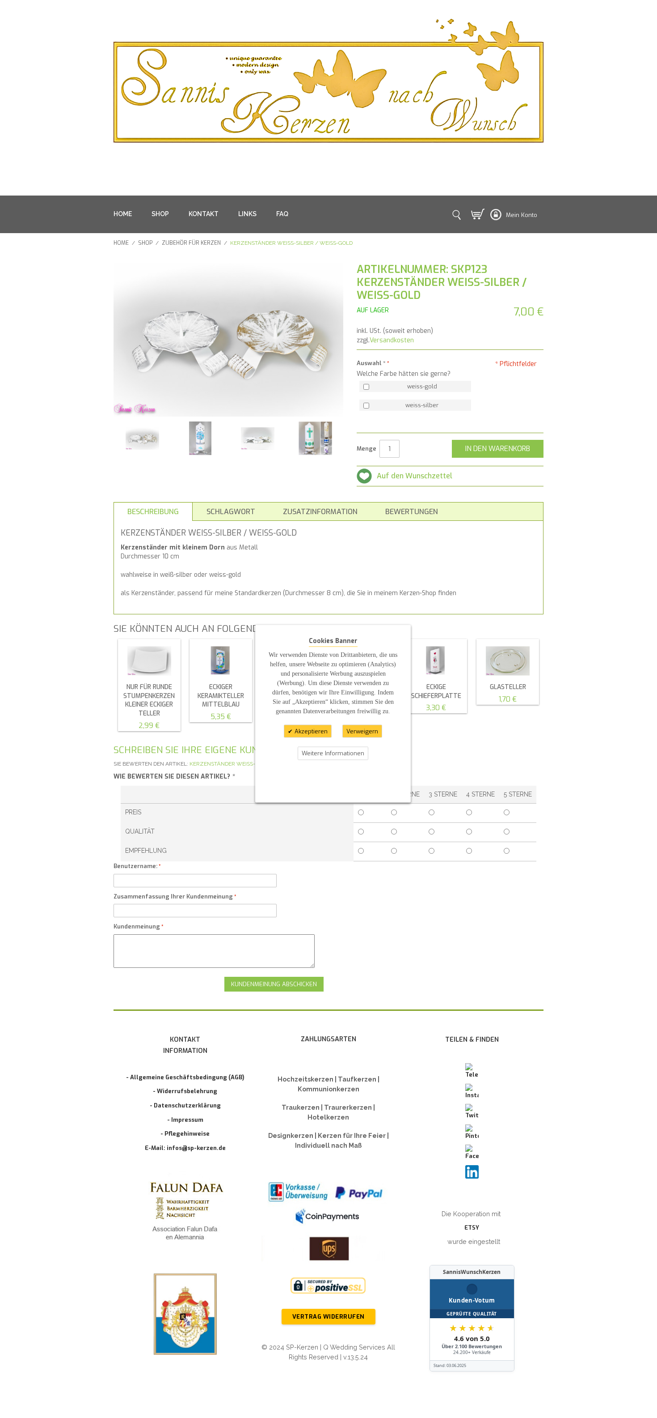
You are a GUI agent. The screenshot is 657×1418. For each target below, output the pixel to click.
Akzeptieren (310, 731)
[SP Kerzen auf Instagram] (472, 1092)
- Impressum (185, 1120)
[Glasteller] (507, 661)
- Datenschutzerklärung (185, 1105)
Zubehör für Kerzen (191, 243)
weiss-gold (422, 386)
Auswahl (371, 363)
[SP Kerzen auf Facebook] (472, 1153)
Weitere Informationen (333, 753)
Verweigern (362, 731)
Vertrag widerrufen (328, 1316)
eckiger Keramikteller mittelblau (221, 696)
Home (121, 243)
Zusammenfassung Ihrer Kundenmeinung (173, 896)
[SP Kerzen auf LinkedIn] (472, 1172)
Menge (366, 448)
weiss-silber (421, 405)
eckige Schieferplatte (436, 691)
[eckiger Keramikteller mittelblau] (221, 661)
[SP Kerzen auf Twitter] (472, 1112)
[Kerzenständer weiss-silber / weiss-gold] (142, 438)
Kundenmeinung (137, 926)
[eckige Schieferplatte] (436, 661)
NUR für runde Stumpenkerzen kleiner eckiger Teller (149, 700)
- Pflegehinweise (185, 1133)
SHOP (160, 213)
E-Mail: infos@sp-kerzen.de (185, 1148)
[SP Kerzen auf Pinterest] (472, 1132)
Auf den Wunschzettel (414, 476)
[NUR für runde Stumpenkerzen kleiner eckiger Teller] (149, 661)
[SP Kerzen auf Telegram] (472, 1071)
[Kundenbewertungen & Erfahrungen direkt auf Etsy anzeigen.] (472, 1318)
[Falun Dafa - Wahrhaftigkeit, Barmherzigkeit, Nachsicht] (185, 1213)
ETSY (471, 1227)
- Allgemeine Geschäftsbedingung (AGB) (185, 1077)
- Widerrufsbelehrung (185, 1091)
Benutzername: (135, 866)
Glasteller (508, 687)
